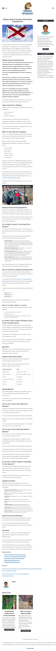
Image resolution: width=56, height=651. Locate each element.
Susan (14, 581)
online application (12, 276)
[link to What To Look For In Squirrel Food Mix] (26, 602)
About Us (46, 49)
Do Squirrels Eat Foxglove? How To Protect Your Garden (9, 613)
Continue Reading (9, 629)
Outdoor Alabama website (14, 177)
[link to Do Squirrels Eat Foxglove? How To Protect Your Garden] (9, 602)
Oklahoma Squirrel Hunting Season (12, 562)
